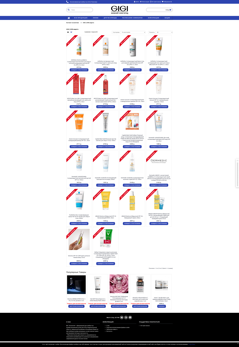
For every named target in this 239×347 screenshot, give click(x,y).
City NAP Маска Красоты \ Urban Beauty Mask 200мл (97, 299)
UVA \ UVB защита (88, 22)
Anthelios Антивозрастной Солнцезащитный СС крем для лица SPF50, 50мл (105, 62)
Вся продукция (80, 17)
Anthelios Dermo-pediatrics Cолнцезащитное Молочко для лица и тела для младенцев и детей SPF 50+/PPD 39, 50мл (79, 62)
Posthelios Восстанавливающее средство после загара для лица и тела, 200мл (79, 216)
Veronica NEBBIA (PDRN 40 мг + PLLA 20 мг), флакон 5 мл (76, 299)
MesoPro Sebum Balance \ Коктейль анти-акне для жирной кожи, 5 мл (140, 299)
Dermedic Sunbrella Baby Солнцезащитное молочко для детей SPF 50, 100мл (79, 178)
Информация (153, 17)
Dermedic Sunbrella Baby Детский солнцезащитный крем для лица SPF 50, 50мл (159, 139)
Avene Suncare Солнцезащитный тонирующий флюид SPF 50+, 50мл (79, 139)
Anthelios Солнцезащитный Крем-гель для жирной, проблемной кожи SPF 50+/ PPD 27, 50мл (132, 62)
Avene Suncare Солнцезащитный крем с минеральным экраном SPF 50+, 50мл (132, 100)
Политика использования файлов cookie (117, 327)
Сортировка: (116, 32)
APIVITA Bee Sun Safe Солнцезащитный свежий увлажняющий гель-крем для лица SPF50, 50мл (79, 100)
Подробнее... (192, 344)
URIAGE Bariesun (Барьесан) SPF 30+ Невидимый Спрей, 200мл (132, 217)
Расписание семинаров (132, 17)
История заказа (145, 325)
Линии (95, 17)
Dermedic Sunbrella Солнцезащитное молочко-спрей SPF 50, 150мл (132, 178)
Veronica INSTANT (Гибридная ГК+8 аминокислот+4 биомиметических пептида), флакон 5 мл (119, 299)
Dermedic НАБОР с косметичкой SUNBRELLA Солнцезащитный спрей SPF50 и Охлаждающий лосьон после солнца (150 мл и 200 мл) (158, 178)
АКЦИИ (167, 17)
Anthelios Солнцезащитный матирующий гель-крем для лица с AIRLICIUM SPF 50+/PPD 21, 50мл (159, 62)
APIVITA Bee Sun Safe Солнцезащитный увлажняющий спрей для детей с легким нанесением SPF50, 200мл (106, 100)
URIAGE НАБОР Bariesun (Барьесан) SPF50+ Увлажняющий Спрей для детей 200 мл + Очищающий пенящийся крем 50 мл (158, 216)
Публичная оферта (111, 329)
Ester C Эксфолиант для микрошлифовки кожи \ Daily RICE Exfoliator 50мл (161, 299)
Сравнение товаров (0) (90, 32)
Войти (137, 1)
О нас (108, 325)
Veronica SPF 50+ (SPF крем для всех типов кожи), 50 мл (79, 256)
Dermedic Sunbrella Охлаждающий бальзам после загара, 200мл (105, 178)
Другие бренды (110, 17)
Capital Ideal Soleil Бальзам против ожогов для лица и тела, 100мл (105, 139)
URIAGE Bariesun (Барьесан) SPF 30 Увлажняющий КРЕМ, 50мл (105, 217)
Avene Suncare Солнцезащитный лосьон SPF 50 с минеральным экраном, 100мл (159, 100)
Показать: (152, 32)
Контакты (109, 331)
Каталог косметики (72, 22)
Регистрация (145, 1)
